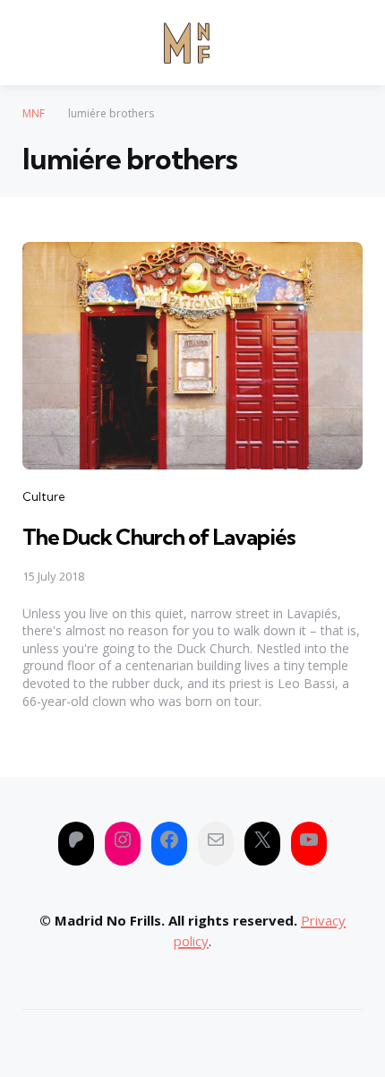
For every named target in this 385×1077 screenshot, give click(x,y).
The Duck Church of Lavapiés (158, 536)
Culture (43, 496)
